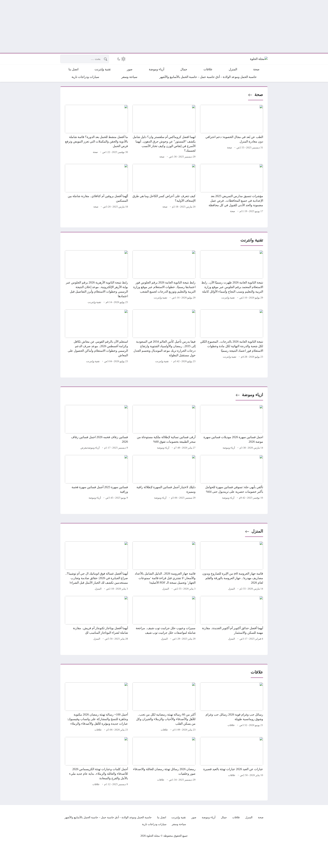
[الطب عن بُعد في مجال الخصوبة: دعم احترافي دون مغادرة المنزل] (231, 132)
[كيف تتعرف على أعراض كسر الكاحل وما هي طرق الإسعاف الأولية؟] (164, 189)
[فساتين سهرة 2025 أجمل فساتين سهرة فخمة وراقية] (96, 477)
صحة (259, 94)
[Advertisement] (214, 26)
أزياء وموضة (229, 447)
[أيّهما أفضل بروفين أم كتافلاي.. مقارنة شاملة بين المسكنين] (96, 189)
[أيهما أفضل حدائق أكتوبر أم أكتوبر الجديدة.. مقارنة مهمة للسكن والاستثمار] (231, 618)
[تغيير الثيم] (121, 59)
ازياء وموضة (252, 394)
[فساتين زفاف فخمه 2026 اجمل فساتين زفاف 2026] (96, 427)
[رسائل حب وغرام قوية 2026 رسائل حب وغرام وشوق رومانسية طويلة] (231, 707)
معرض (83, 447)
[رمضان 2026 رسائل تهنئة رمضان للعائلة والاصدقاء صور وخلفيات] (164, 762)
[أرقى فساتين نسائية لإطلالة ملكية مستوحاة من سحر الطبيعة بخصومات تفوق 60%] (164, 427)
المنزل (257, 531)
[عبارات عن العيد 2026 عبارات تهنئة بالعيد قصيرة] (231, 762)
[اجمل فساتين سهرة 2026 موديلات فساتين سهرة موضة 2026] (231, 427)
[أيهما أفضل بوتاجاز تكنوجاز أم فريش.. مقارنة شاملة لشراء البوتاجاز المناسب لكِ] (96, 618)
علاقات (231, 725)
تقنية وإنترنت (228, 297)
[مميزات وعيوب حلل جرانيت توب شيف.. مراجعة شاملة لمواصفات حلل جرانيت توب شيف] (164, 618)
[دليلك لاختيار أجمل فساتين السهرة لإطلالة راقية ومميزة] (164, 477)
